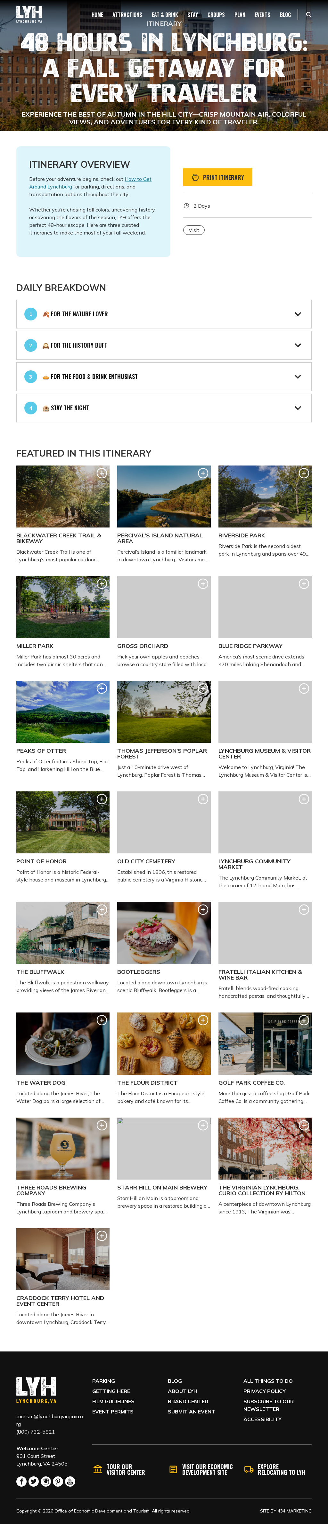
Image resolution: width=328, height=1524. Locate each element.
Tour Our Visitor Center (126, 1469)
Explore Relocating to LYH (281, 1469)
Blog (175, 1381)
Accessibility (262, 1419)
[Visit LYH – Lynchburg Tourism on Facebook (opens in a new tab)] (21, 1481)
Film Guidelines (113, 1401)
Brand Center (188, 1401)
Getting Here (111, 1391)
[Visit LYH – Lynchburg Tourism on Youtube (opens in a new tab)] (70, 1481)
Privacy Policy (264, 1391)
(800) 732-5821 (35, 1431)
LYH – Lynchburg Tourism (29, 14)
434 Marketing (295, 1511)
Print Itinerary (223, 177)
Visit (194, 230)
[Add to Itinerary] (101, 473)
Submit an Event (191, 1411)
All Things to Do (268, 1381)
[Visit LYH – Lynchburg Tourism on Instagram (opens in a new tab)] (46, 1481)
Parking (103, 1381)
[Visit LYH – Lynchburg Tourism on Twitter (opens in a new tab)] (34, 1481)
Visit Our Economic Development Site (207, 1469)
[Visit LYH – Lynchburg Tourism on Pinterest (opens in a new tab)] (58, 1481)
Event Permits (113, 1411)
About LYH (182, 1391)
